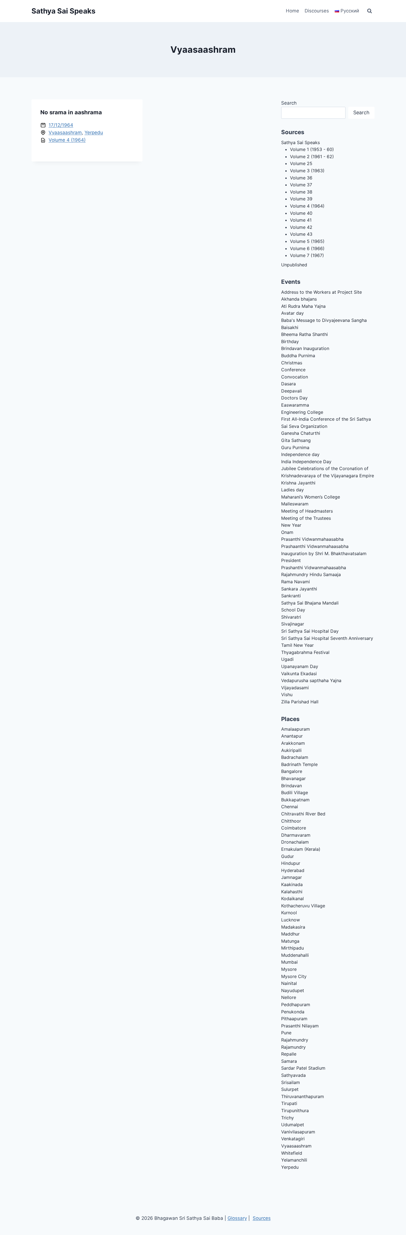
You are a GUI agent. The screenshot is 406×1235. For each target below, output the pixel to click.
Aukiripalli (291, 750)
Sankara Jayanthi (299, 589)
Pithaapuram (294, 1018)
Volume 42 (301, 227)
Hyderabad (292, 870)
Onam (287, 532)
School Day (293, 610)
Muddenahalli (295, 955)
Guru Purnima (295, 447)
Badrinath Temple (299, 764)
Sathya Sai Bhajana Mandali (310, 603)
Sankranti (291, 595)
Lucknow (290, 920)
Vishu (286, 694)
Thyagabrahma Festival (305, 652)
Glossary (237, 1218)
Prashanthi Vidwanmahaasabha (313, 567)
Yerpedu (94, 132)
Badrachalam (294, 757)
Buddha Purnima (298, 355)
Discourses (317, 11)
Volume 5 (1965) (307, 241)
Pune (286, 1032)
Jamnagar (291, 877)
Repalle (288, 1054)
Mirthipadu (292, 948)
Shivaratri (291, 617)
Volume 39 (301, 199)
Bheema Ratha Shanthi (304, 334)
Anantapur (292, 736)
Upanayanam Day (299, 666)
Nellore (288, 997)
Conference (293, 369)
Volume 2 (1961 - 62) (312, 156)
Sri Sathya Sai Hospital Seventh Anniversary (327, 638)
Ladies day (292, 489)
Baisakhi (289, 327)
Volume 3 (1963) (307, 170)
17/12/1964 (61, 125)
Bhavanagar (293, 778)
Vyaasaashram (65, 132)
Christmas (291, 362)
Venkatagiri (293, 1138)
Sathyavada (293, 1075)
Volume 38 (301, 192)
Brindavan (291, 785)
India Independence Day (306, 461)
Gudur (287, 856)
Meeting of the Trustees (306, 518)
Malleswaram (295, 504)
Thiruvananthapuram (302, 1096)
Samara (289, 1061)
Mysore (289, 969)
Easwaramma (295, 405)
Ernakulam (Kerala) (300, 849)
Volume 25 (301, 163)
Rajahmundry (294, 1040)
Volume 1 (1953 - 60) (312, 149)
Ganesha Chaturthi (300, 433)
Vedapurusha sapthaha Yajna (311, 680)
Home (292, 11)
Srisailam (290, 1082)
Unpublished (294, 264)
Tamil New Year (297, 645)
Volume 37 (301, 184)
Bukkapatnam (295, 799)
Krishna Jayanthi (298, 483)
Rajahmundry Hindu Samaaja (311, 574)
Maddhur (290, 934)
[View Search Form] (370, 11)
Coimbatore (293, 828)
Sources (262, 1218)
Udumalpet (292, 1124)
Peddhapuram (295, 1004)
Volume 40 (301, 213)
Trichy (287, 1117)
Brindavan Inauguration (305, 348)
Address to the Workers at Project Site (321, 292)
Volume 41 (301, 220)
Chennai (289, 806)
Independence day (300, 454)
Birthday (290, 341)
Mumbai (289, 962)
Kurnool (289, 912)
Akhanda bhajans (299, 299)
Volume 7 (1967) (307, 255)
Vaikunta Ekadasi (299, 673)
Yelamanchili (294, 1160)
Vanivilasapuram (298, 1132)
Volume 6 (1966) (307, 248)
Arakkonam (293, 743)
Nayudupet (292, 990)
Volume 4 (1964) (67, 140)
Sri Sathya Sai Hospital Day (310, 631)
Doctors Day (294, 398)
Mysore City (294, 976)
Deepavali (291, 391)
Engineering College (302, 412)
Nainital (289, 983)
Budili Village (294, 792)
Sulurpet (290, 1089)
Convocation (294, 377)
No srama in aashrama (71, 112)
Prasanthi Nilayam (300, 1026)
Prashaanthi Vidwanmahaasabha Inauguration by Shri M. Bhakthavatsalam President (324, 553)
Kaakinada (292, 884)
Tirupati (289, 1103)
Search (289, 103)
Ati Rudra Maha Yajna (303, 306)
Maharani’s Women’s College (310, 497)
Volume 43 (301, 234)
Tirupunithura (295, 1110)
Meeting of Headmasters (307, 511)
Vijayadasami (295, 687)
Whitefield (291, 1153)
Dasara (288, 383)
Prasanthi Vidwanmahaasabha (312, 539)
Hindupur (290, 863)
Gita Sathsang (296, 440)
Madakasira (293, 927)
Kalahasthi (291, 891)
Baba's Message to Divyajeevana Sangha (324, 320)
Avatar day (292, 313)
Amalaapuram (295, 729)
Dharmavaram (295, 835)
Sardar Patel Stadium (303, 1068)
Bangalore (291, 771)
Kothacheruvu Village (303, 905)
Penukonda (292, 1011)
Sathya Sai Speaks (300, 142)
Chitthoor (291, 821)
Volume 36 (301, 178)
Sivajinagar (292, 624)
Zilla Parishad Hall (299, 701)
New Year (291, 525)
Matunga (290, 941)
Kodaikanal (292, 898)
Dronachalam (295, 842)
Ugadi (287, 659)
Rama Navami (295, 581)
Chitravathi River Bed (303, 814)
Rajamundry (293, 1047)
